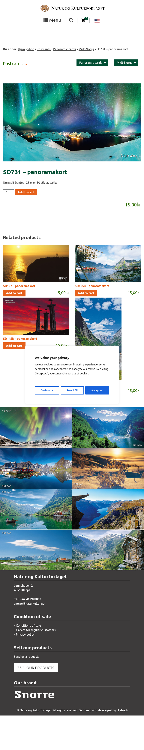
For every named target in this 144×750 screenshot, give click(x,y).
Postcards (44, 49)
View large (33, 434)
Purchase (32, 441)
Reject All (72, 390)
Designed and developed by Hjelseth (103, 710)
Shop (30, 49)
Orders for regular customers (36, 630)
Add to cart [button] (14, 293)
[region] (72, 375)
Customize (47, 390)
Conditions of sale (28, 625)
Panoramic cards (64, 49)
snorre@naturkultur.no (29, 603)
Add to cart (26, 192)
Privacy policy (25, 634)
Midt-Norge (86, 49)
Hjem (21, 49)
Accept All (97, 390)
